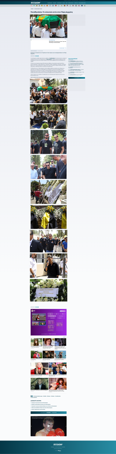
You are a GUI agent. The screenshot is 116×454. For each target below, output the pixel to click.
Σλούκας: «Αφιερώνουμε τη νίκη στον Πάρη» (38, 409)
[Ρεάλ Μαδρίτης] (61, 5)
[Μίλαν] (73, 5)
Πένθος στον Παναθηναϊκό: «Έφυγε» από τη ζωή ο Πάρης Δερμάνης (41, 407)
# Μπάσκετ (48, 396)
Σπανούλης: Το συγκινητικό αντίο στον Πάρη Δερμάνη (39, 402)
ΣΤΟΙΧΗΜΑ (65, 0)
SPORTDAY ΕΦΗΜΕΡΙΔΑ (82, 0)
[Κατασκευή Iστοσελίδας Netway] (59, 450)
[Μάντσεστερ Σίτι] (50, 5)
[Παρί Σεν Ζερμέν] (82, 5)
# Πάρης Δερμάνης (34, 397)
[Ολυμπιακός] (31, 5)
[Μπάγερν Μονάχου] (79, 5)
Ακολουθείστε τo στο (49, 412)
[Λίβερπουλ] (44, 5)
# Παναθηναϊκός (58, 396)
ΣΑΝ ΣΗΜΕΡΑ (69, 0)
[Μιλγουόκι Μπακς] (84, 5)
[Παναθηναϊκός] (34, 5)
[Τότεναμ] (58, 5)
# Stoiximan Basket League (38, 396)
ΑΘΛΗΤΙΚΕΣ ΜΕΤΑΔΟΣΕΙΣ (75, 0)
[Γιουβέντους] (70, 5)
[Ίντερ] (76, 5)
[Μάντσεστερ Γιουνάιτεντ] (47, 5)
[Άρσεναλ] (55, 5)
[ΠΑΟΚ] (39, 5)
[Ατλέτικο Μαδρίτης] (67, 5)
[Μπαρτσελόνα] (64, 5)
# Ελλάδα (44, 396)
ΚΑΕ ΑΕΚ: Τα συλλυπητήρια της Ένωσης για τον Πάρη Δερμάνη (40, 404)
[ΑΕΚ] (36, 5)
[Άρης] (41, 5)
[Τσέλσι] (53, 5)
